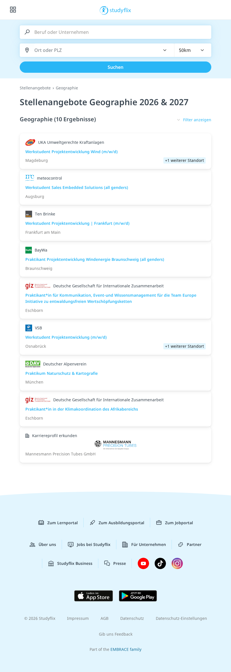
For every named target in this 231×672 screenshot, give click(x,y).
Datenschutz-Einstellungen (181, 618)
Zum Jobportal (179, 522)
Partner (194, 544)
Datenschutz (132, 618)
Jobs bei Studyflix (93, 544)
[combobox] (93, 50)
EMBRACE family (125, 649)
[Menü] (13, 10)
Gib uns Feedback (115, 634)
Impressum (78, 618)
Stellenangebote (35, 88)
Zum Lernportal (62, 522)
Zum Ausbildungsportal (121, 522)
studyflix (120, 10)
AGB (104, 618)
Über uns (47, 544)
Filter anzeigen (197, 119)
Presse (119, 563)
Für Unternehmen (148, 544)
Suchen (115, 67)
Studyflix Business (74, 563)
